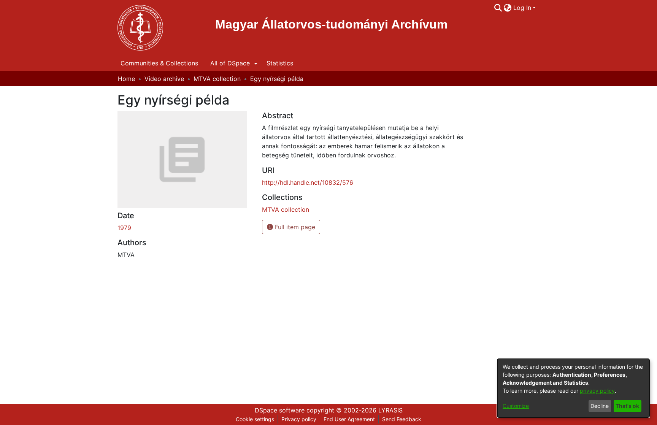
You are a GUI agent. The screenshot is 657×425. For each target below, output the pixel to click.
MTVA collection (217, 78)
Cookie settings (255, 419)
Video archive (164, 78)
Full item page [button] (294, 227)
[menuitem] (508, 7)
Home (126, 78)
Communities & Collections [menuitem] (159, 63)
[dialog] (573, 388)
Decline (599, 406)
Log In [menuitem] (522, 7)
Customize (516, 406)
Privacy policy (298, 419)
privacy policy (597, 390)
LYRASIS (390, 410)
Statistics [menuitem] (280, 63)
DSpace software (280, 410)
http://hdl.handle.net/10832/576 (307, 182)
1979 (124, 228)
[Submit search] (498, 7)
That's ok (627, 406)
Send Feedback (401, 419)
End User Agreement (349, 419)
